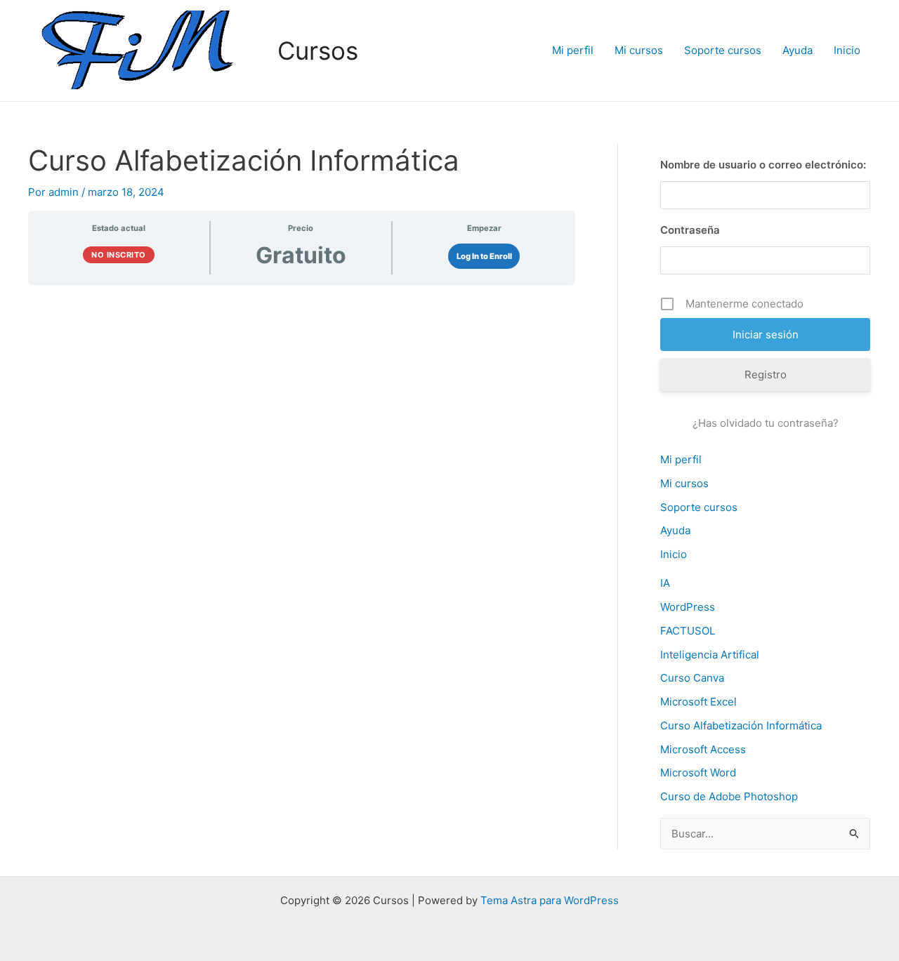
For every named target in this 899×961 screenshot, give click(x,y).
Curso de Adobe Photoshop (729, 796)
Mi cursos (639, 50)
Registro (765, 374)
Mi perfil (572, 50)
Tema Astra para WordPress (549, 900)
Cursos (317, 50)
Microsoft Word (698, 772)
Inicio (847, 50)
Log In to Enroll (484, 256)
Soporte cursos (722, 50)
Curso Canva (692, 677)
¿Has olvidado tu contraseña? (766, 423)
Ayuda (797, 50)
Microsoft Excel (698, 701)
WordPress (687, 607)
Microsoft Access (703, 749)
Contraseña (690, 230)
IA (665, 583)
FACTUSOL (687, 630)
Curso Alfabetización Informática (741, 725)
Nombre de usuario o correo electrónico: (763, 164)
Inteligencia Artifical (709, 654)
